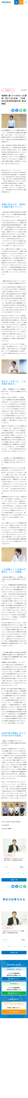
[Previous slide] (4, 873)
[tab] (10, 946)
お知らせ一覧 (14, 880)
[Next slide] (23, 873)
